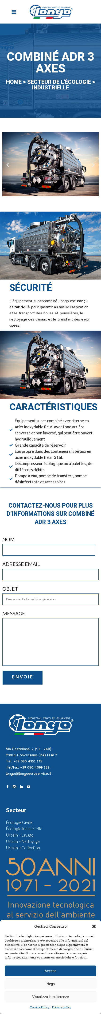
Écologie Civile (19, 822)
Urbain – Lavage (19, 835)
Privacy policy (61, 1007)
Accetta (50, 971)
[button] (94, 926)
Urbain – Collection (23, 847)
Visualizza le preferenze (50, 997)
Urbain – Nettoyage (23, 841)
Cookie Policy (40, 1007)
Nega (51, 984)
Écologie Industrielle (24, 828)
